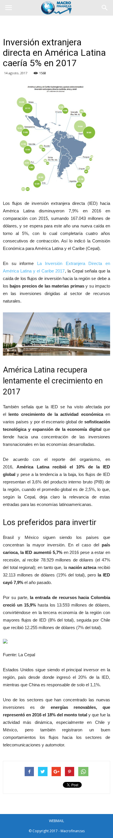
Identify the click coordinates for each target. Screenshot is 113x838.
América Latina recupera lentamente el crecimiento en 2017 (53, 380)
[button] (105, 8)
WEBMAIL (56, 820)
